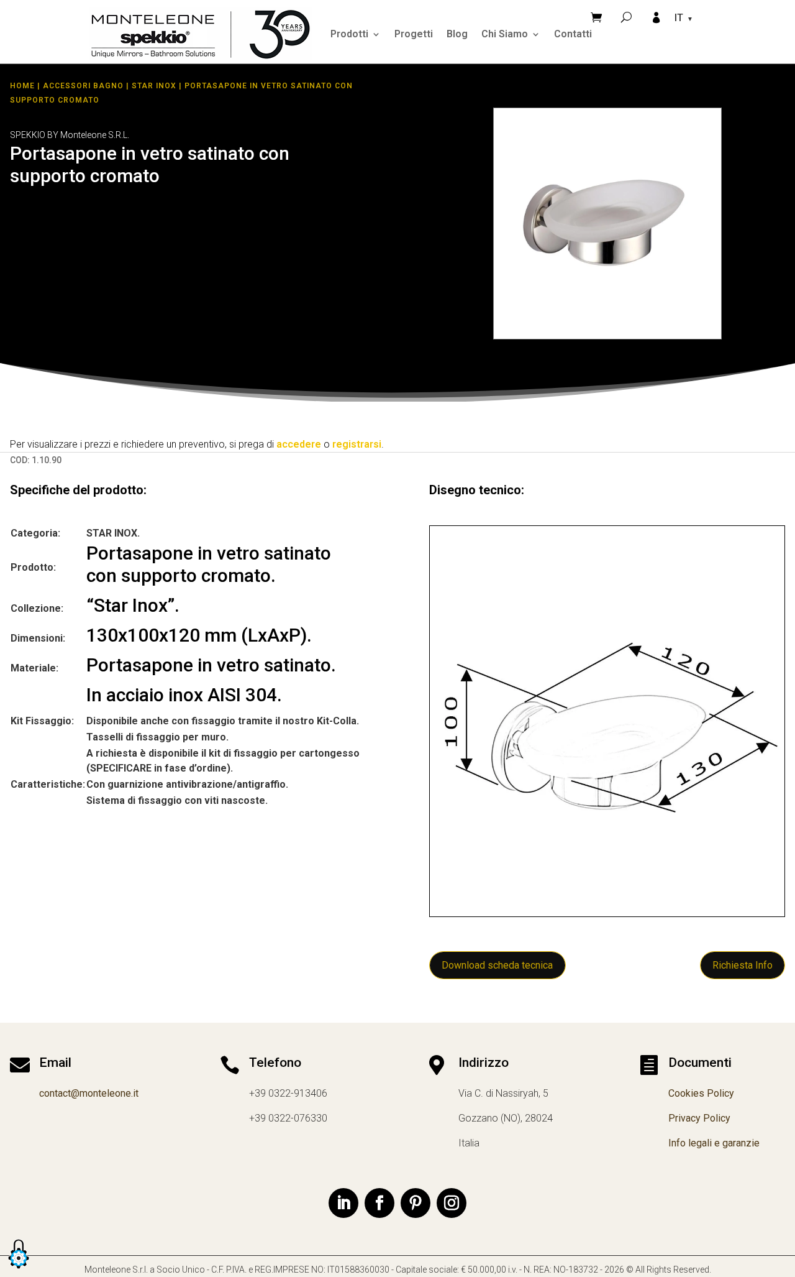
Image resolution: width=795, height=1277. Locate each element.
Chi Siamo (504, 34)
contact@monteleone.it (89, 1093)
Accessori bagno (83, 85)
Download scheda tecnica (497, 965)
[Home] (200, 33)
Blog (457, 34)
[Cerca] (626, 17)
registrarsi (356, 444)
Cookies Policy (701, 1093)
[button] (18, 1269)
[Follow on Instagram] (451, 1203)
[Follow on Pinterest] (415, 1203)
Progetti (413, 34)
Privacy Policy (699, 1118)
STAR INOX (154, 85)
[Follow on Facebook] (379, 1203)
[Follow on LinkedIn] (343, 1203)
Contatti (573, 34)
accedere (298, 444)
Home (22, 85)
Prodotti (349, 34)
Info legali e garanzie (714, 1143)
